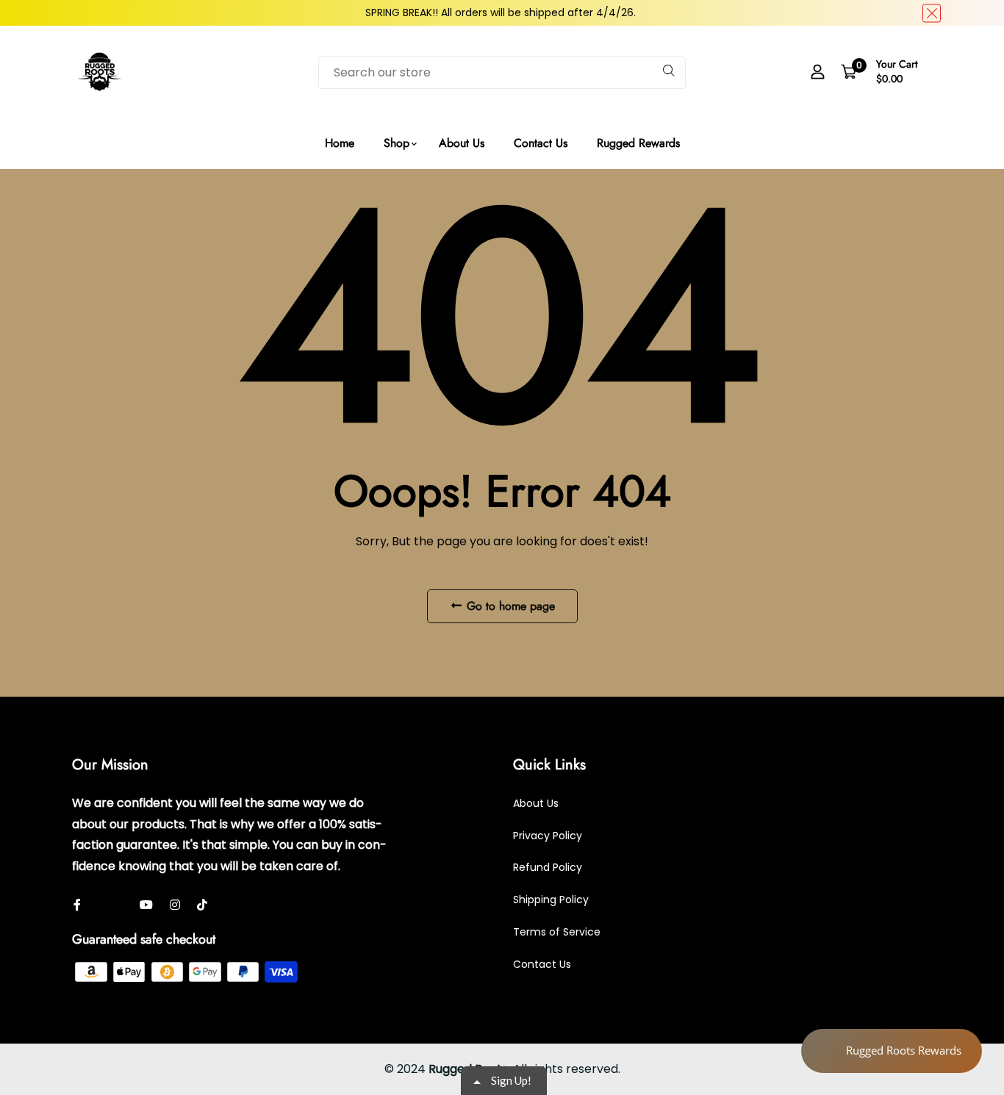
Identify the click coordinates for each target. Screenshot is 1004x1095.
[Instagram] (175, 905)
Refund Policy (547, 867)
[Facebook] (122, 905)
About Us (461, 142)
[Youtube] (146, 905)
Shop (396, 142)
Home (339, 142)
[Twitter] (101, 905)
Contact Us (540, 142)
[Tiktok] (202, 905)
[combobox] (502, 72)
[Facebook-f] (77, 905)
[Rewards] (891, 1051)
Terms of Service (556, 932)
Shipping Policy (551, 899)
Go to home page (509, 605)
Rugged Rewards (638, 142)
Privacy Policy (547, 835)
